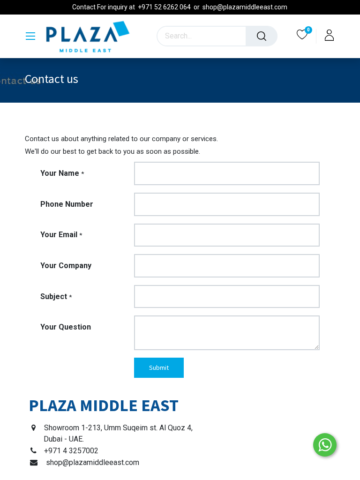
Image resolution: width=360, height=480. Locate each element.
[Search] (262, 36)
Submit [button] (159, 367)
